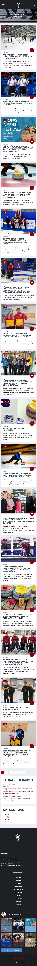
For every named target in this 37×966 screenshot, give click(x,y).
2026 (8, 819)
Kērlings (18, 895)
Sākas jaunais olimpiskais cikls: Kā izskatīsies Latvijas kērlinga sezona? (17, 103)
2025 (8, 818)
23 (19, 773)
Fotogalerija (18, 889)
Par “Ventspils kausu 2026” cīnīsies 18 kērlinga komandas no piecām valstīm (18, 56)
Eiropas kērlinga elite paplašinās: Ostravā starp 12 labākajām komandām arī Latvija (16, 241)
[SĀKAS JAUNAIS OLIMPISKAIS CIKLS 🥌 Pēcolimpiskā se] (18, 925)
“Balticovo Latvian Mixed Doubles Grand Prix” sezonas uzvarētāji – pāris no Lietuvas (17, 335)
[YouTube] (22, 958)
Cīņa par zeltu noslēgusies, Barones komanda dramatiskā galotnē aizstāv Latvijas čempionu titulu (17, 382)
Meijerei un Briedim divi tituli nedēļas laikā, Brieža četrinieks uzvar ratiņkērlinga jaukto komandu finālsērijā (18, 662)
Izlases (18, 901)
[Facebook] (15, 958)
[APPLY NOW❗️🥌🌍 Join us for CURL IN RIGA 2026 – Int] (6, 940)
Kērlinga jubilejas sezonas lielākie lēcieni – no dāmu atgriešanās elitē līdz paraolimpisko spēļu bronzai (16, 289)
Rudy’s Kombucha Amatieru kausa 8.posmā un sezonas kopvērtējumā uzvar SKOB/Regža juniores (18, 520)
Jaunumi (18, 877)
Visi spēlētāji (18, 898)
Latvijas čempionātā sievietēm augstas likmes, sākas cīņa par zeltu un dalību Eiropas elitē (17, 475)
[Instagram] (18, 958)
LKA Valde (18, 880)
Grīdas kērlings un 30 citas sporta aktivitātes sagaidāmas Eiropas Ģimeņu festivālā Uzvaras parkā (18, 148)
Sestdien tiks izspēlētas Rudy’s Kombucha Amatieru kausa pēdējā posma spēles (17, 616)
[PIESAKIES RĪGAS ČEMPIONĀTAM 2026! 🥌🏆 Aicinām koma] (6, 925)
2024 (8, 816)
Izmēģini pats (18, 892)
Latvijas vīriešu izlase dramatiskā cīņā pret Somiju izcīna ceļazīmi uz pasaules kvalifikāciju (16, 569)
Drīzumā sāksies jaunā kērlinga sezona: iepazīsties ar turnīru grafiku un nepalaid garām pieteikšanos (18, 195)
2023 (8, 814)
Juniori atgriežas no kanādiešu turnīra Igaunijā (17, 708)
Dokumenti (18, 883)
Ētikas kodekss (18, 886)
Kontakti (18, 904)
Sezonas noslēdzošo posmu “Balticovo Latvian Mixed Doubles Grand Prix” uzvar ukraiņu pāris (16, 753)
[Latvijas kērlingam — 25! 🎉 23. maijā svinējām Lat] (30, 940)
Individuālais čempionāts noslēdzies (14, 429)
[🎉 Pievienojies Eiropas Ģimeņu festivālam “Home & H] (30, 925)
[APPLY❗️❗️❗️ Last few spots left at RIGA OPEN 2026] (18, 940)
